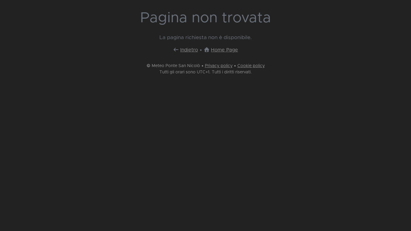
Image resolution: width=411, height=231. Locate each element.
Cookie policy (251, 66)
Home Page (224, 50)
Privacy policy (219, 66)
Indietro (189, 50)
